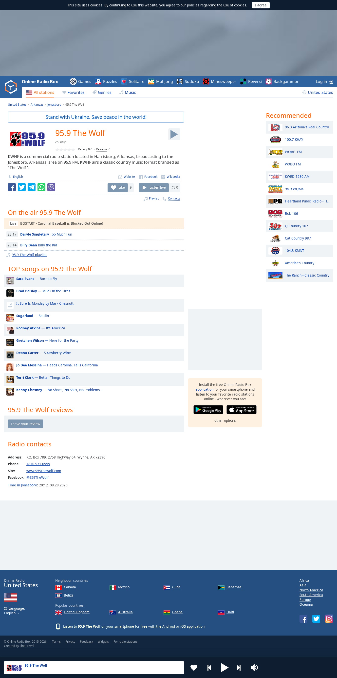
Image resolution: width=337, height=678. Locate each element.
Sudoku (192, 81)
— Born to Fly (36, 278)
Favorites (76, 92)
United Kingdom (77, 612)
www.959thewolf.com (43, 470)
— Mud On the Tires (43, 291)
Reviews (101, 149)
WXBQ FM (293, 163)
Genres (105, 92)
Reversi (255, 81)
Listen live (158, 187)
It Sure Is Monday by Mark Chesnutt (45, 303)
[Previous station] (209, 668)
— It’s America (40, 328)
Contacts (174, 198)
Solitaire (136, 81)
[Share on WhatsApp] (41, 187)
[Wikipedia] (170, 177)
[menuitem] (40, 92)
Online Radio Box (40, 81)
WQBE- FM (293, 151)
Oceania (306, 604)
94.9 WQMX (294, 188)
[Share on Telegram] (32, 187)
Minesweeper (223, 81)
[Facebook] (148, 177)
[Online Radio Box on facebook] (303, 619)
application (204, 389)
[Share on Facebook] (12, 187)
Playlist (154, 198)
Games (84, 81)
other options (225, 420)
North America (311, 590)
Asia (303, 585)
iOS (183, 626)
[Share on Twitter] (22, 187)
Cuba (176, 587)
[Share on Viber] (51, 187)
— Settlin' (33, 315)
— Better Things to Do (43, 377)
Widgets (103, 641)
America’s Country (299, 262)
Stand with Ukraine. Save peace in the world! (96, 117)
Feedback (86, 641)
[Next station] (240, 668)
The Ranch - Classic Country (307, 275)
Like (121, 187)
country (60, 142)
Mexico (124, 587)
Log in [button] (321, 81)
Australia (125, 612)
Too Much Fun (46, 234)
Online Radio (21, 583)
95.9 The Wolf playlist (29, 254)
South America (311, 594)
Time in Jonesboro (22, 485)
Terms (56, 641)
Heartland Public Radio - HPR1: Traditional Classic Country (308, 201)
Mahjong (164, 81)
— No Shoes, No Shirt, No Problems (58, 389)
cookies (96, 5)
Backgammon (287, 81)
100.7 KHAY (294, 139)
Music (130, 92)
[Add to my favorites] (194, 668)
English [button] (10, 613)
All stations (44, 92)
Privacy (70, 641)
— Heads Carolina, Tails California (57, 365)
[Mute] (256, 668)
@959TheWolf (37, 477)
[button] (225, 668)
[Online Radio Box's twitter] (316, 619)
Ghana (177, 612)
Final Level (27, 646)
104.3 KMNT (294, 250)
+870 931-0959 (38, 463)
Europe (305, 599)
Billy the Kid (38, 245)
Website (129, 177)
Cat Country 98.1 (298, 238)
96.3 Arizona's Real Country (307, 126)
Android (168, 626)
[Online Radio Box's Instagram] (329, 619)
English (18, 177)
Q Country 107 (296, 225)
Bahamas (234, 587)
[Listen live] (174, 134)
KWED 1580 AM (297, 176)
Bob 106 (291, 213)
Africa (304, 580)
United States (320, 92)
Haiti (230, 612)
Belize (69, 595)
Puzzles (110, 81)
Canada (70, 587)
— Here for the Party (47, 340)
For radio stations (125, 641)
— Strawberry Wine (43, 352)
